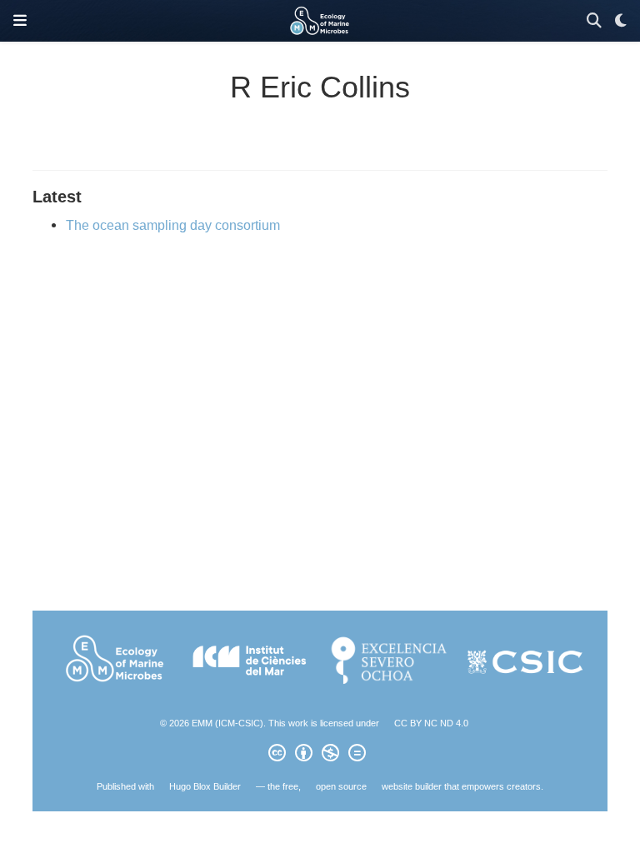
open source (341, 786)
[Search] (594, 21)
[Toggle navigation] (20, 21)
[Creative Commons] (320, 755)
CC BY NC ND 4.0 (431, 723)
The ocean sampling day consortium (173, 224)
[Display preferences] (621, 21)
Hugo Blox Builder (205, 786)
